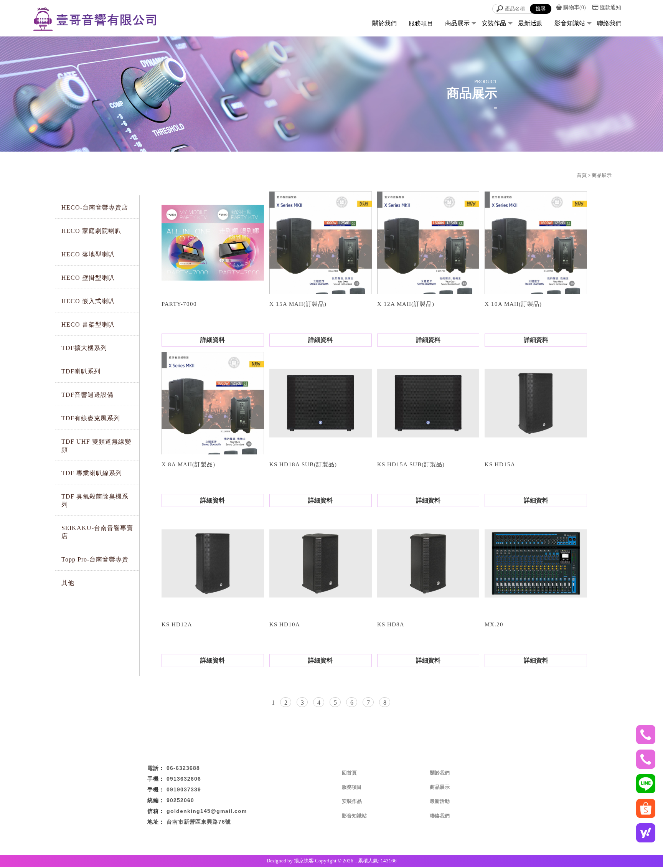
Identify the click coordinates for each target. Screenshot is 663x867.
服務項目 (421, 23)
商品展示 (457, 23)
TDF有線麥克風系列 (90, 418)
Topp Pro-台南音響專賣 (95, 559)
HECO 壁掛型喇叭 (88, 277)
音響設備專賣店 (338, 838)
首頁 (582, 175)
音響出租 (367, 838)
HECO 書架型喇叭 (88, 324)
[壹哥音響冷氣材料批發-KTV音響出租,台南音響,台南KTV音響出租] (94, 16)
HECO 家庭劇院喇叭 (91, 231)
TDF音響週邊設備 (87, 394)
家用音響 (390, 838)
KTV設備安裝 (417, 838)
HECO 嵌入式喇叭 (88, 301)
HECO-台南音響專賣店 (94, 207)
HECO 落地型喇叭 (88, 254)
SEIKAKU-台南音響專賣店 (97, 532)
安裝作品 (494, 23)
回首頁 (349, 773)
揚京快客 (304, 861)
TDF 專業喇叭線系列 (91, 473)
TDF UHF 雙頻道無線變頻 (96, 445)
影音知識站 (569, 23)
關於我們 (384, 23)
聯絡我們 (609, 23)
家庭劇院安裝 (278, 838)
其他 (67, 583)
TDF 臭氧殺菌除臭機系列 (95, 500)
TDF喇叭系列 (81, 371)
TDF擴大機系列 (84, 348)
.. (356, 861)
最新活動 (530, 23)
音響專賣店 (306, 838)
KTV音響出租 (246, 838)
